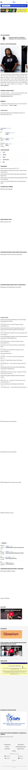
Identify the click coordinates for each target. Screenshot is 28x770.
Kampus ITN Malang (5, 598)
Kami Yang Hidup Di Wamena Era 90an (15, 553)
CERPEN (4, 154)
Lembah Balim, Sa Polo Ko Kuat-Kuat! (15, 547)
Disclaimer (7, 748)
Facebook (8, 756)
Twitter (21, 756)
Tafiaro (7, 138)
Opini (7, 143)
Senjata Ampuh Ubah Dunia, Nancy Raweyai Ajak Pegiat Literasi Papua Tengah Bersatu (13, 367)
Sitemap (14, 751)
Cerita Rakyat (3, 128)
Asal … (2, 129)
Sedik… (7, 134)
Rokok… (8, 139)
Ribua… (7, 145)
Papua (4, 157)
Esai (6, 557)
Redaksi (7, 746)
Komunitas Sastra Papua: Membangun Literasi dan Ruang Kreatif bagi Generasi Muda (13, 320)
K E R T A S (16, 168)
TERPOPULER (4, 110)
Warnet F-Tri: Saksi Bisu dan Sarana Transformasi (11, 360)
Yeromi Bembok (4, 174)
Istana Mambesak (10, 564)
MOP (4, 162)
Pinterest (8, 758)
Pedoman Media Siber (21, 746)
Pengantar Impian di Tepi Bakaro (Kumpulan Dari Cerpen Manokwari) (17, 38)
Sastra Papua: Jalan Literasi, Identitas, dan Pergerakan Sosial (13, 345)
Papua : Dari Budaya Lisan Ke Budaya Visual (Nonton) (12, 384)
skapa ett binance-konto (6, 168)
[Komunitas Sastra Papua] (14, 2)
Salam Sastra (4, 317)
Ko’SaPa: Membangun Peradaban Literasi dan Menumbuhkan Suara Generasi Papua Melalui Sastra (14, 337)
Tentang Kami (7, 744)
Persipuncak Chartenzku (6, 353)
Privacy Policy (20, 748)
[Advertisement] (14, 22)
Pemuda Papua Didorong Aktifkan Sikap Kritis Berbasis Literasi (13, 376)
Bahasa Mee (8, 132)
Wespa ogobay (4, 170)
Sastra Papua (6, 159)
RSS (14, 760)
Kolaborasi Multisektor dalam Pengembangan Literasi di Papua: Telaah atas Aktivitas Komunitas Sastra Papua (13, 328)
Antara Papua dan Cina (11, 558)
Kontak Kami (21, 744)
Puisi (4, 152)
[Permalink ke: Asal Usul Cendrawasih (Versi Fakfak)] (14, 119)
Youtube (21, 758)
